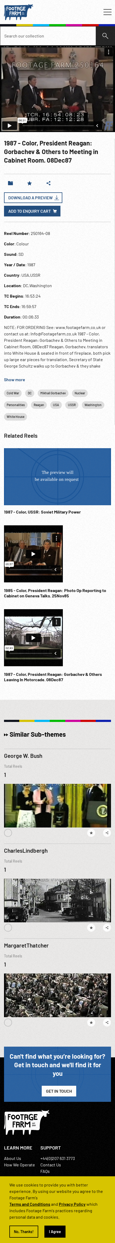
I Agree (55, 1231)
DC (30, 393)
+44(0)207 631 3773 (57, 1158)
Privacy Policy (72, 1204)
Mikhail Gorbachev (53, 393)
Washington (93, 405)
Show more (14, 379)
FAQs (45, 1171)
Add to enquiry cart (29, 211)
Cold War (13, 393)
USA (56, 405)
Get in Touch (59, 1091)
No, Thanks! (24, 1231)
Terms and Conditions (29, 1204)
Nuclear (80, 393)
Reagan (39, 405)
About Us (12, 1158)
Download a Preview (30, 197)
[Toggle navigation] (107, 12)
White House (15, 416)
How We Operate (19, 1164)
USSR (72, 405)
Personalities (16, 405)
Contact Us (50, 1164)
